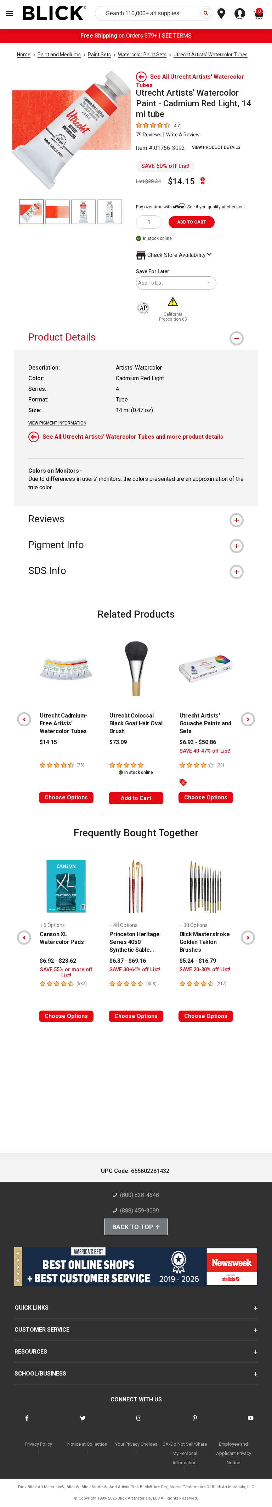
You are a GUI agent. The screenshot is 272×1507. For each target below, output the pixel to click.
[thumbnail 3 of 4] (83, 211)
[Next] (248, 719)
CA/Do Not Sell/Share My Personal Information (185, 1453)
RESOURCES (31, 1351)
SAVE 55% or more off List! (66, 973)
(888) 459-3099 (139, 1210)
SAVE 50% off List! (165, 166)
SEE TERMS (177, 35)
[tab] (136, 337)
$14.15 (181, 181)
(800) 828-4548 (139, 1195)
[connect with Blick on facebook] (27, 1422)
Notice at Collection (87, 1444)
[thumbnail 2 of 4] (57, 211)
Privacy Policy (38, 1444)
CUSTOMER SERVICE (42, 1329)
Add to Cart (136, 798)
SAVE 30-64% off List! (134, 970)
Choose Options (66, 797)
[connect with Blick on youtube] (251, 1422)
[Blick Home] (54, 14)
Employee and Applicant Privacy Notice (233, 1453)
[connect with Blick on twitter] (83, 1422)
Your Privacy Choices (136, 1444)
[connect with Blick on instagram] (139, 1422)
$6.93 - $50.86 (198, 742)
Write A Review (183, 134)
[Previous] (24, 719)
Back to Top (132, 1227)
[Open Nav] (9, 13)
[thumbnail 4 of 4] (109, 211)
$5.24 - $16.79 (198, 960)
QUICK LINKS (32, 1307)
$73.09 (118, 742)
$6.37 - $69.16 (127, 960)
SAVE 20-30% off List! (205, 970)
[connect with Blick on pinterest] (195, 1422)
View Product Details (216, 147)
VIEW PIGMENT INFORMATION (57, 423)
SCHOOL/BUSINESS (40, 1373)
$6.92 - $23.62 (58, 960)
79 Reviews (149, 134)
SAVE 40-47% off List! (205, 751)
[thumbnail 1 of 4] (31, 211)
